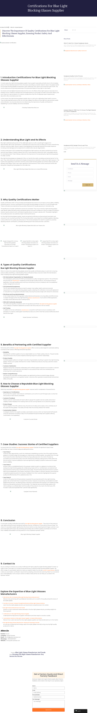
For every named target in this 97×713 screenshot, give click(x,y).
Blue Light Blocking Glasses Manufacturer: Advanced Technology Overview (21, 622)
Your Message (36, 699)
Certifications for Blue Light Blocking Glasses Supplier (16, 613)
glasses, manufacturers (34, 297)
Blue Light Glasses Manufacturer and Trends (14, 607)
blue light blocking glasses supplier (22, 348)
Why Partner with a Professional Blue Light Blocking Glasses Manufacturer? (21, 597)
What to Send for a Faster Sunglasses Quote (76, 43)
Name (33, 685)
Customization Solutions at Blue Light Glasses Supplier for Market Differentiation (22, 618)
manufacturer (15, 280)
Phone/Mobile (36, 694)
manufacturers (25, 310)
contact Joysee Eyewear (49, 570)
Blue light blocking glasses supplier (48, 304)
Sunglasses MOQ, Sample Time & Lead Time (76, 145)
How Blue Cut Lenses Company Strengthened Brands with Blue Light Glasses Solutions (24, 603)
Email (33, 690)
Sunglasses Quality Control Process (73, 76)
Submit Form (48, 709)
